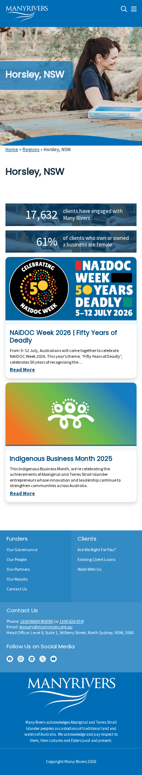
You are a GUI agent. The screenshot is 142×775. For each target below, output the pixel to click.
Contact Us (17, 589)
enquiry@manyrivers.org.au (45, 626)
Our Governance (22, 549)
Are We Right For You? (97, 549)
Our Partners (18, 569)
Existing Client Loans (96, 559)
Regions (31, 149)
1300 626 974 (71, 621)
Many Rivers (75, 761)
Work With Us (89, 569)
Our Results (17, 579)
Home (11, 149)
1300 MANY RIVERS (36, 621)
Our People (17, 559)
